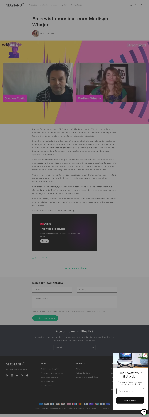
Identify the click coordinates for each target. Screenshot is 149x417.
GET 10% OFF (130, 400)
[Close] (145, 355)
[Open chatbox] (144, 412)
